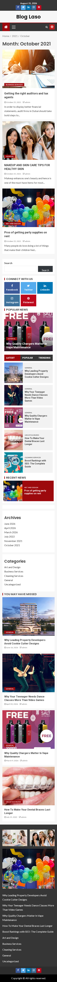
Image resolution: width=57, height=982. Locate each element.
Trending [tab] (44, 357)
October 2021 (12, 545)
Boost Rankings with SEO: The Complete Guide (35, 463)
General (10, 156)
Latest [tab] (10, 357)
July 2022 (9, 536)
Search (8, 262)
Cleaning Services (33, 457)
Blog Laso (28, 16)
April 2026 (10, 527)
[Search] (47, 27)
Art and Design (13, 224)
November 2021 (13, 540)
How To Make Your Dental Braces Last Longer (34, 441)
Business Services (14, 85)
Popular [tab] (27, 357)
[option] (30, 332)
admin (27, 102)
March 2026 (11, 532)
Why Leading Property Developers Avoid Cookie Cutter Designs (37, 374)
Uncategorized (17, 339)
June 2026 (9, 523)
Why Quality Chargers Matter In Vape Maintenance (36, 418)
